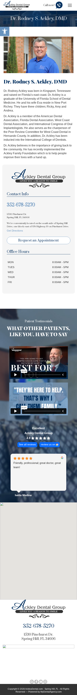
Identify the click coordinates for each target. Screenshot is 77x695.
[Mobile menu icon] (69, 5)
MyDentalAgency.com (51, 692)
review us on (48, 444)
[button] (4, 31)
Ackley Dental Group (39, 433)
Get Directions (15, 230)
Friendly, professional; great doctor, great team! (37, 465)
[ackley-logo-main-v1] (38, 609)
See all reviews (27, 444)
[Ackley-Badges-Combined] (38, 660)
